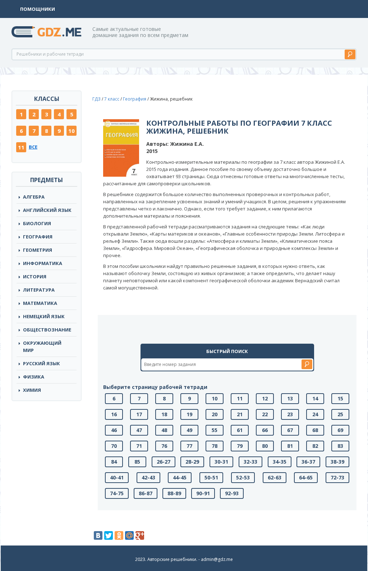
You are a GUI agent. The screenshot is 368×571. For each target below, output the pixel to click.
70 (114, 445)
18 (164, 414)
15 (340, 398)
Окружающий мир (42, 346)
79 (240, 445)
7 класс (111, 99)
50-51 (211, 477)
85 (137, 461)
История (34, 276)
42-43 (148, 477)
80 (265, 445)
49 (189, 430)
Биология (37, 223)
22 (265, 414)
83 (340, 445)
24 (315, 414)
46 (114, 430)
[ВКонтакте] (98, 535)
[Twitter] (108, 535)
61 (240, 430)
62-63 (274, 477)
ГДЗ (96, 99)
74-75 (117, 493)
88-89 (174, 493)
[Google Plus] (139, 535)
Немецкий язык (44, 316)
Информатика (42, 263)
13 (290, 398)
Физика (33, 376)
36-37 (308, 461)
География (37, 236)
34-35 (279, 461)
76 (164, 445)
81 (290, 445)
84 (114, 461)
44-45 (180, 477)
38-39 (337, 461)
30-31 (221, 461)
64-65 (306, 477)
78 (214, 445)
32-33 (250, 461)
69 (340, 430)
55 (214, 430)
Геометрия (37, 250)
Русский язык (41, 363)
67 (290, 430)
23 (290, 414)
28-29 (192, 461)
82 (315, 445)
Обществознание (47, 329)
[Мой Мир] (129, 535)
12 (265, 398)
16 (114, 414)
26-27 (163, 461)
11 (21, 147)
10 (71, 130)
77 (189, 445)
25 (340, 414)
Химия (32, 390)
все (33, 147)
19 (189, 414)
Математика (40, 303)
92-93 (232, 493)
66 (265, 430)
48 (164, 430)
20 (214, 414)
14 (315, 398)
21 (240, 414)
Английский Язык (47, 210)
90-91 (203, 493)
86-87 (145, 493)
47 (139, 430)
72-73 (337, 477)
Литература (39, 290)
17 (139, 414)
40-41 (117, 477)
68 (315, 430)
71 (139, 445)
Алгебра (34, 197)
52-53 (243, 477)
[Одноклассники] (119, 535)
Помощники (37, 9)
